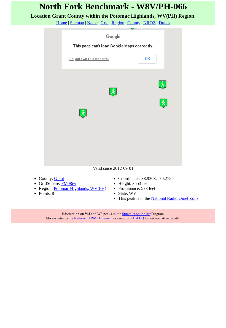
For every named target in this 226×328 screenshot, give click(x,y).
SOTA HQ (137, 218)
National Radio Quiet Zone (174, 198)
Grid (105, 22)
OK (147, 59)
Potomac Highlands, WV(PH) (80, 188)
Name (92, 22)
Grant (59, 178)
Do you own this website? (89, 59)
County (133, 22)
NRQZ (149, 22)
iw (74, 183)
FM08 (66, 183)
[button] (162, 84)
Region (118, 22)
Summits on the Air (136, 214)
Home (61, 22)
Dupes (164, 22)
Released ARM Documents (94, 218)
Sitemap (77, 22)
